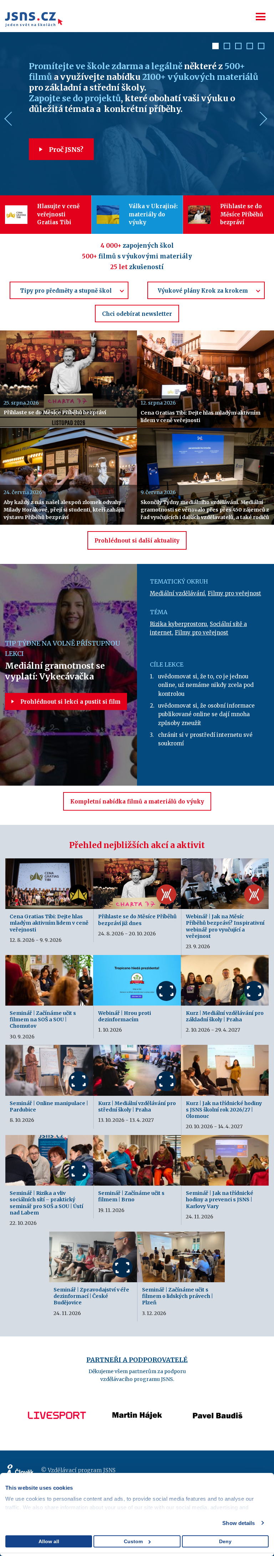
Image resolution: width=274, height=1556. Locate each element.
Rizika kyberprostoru (178, 624)
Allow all (49, 1541)
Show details (238, 1523)
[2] (227, 46)
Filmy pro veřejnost (234, 593)
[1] (215, 46)
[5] (261, 46)
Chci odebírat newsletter (137, 313)
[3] (238, 46)
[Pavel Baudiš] (137, 1400)
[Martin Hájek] (57, 1400)
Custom (133, 1541)
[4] (250, 46)
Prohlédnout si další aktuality (137, 540)
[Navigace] (261, 17)
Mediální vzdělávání (177, 593)
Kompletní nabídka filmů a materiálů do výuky (137, 801)
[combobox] (69, 290)
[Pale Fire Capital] (217, 1400)
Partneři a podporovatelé (137, 1360)
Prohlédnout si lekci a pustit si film (70, 701)
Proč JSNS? (65, 149)
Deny (225, 1541)
